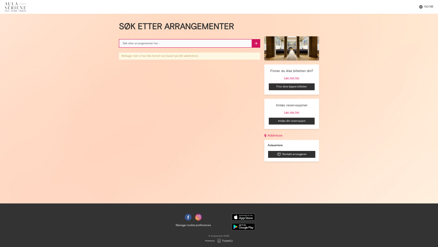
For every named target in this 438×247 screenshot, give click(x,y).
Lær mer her (291, 78)
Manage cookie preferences (193, 225)
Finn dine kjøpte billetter (291, 87)
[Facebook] (188, 217)
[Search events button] (256, 43)
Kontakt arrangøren (294, 154)
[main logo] (17, 6)
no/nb (428, 7)
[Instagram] (198, 217)
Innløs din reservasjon (292, 121)
